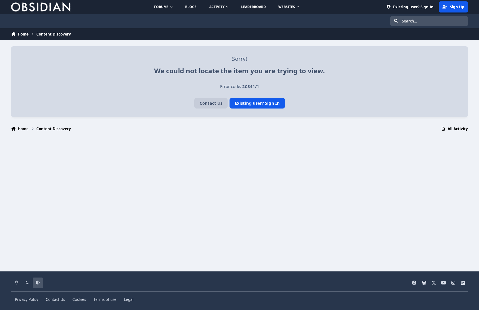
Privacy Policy (26, 299)
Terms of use (104, 299)
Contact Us (211, 103)
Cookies (79, 299)
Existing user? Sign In (257, 103)
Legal (128, 299)
